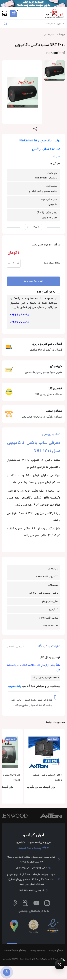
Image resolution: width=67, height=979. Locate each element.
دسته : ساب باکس (46, 149)
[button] (13, 13)
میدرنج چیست (56, 950)
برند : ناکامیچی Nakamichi (39, 141)
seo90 (15, 958)
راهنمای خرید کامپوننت (15, 950)
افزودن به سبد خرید (33, 281)
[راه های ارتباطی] (59, 964)
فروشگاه (61, 34)
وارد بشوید (14, 686)
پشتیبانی (7, 958)
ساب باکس (49, 34)
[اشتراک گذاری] (35, 129)
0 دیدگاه (56, 157)
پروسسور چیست (37, 950)
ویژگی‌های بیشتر (33, 227)
